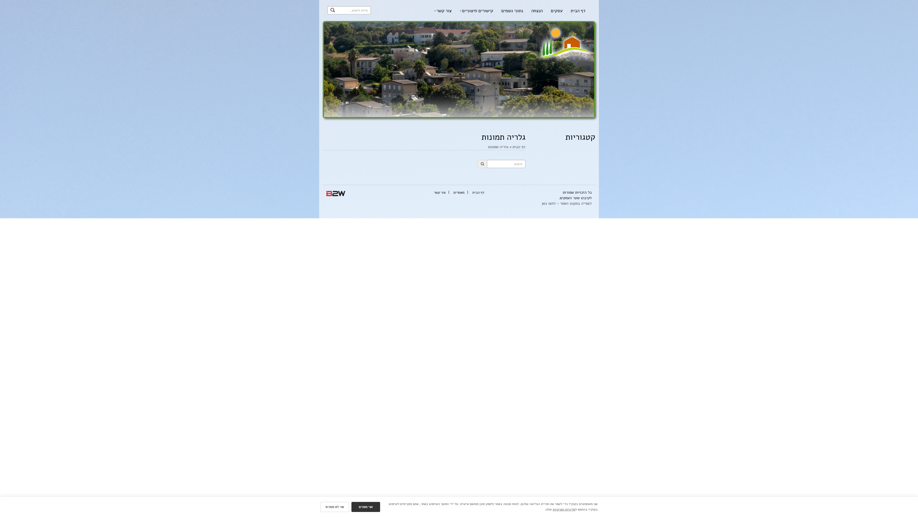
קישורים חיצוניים (477, 11)
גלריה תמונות (498, 147)
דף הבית (578, 11)
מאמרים (459, 192)
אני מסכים (366, 507)
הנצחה (537, 11)
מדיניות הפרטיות (564, 509)
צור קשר (444, 11)
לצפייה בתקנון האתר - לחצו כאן (567, 203)
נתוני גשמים (512, 11)
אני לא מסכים (335, 507)
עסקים (557, 11)
